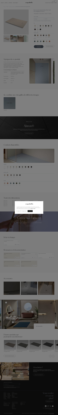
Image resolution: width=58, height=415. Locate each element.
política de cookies (33, 208)
